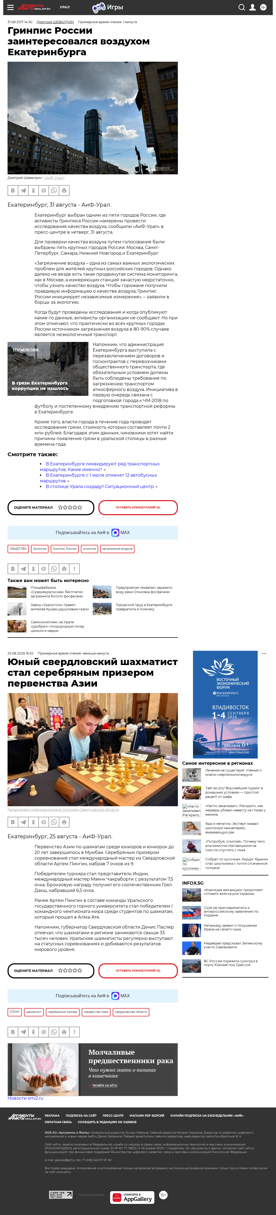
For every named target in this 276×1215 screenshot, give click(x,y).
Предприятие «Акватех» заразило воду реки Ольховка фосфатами (144, 590)
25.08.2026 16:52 (20, 653)
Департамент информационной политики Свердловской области (63, 810)
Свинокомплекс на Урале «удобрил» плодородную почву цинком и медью (57, 626)
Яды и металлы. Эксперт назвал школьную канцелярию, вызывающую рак (231, 828)
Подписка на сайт (81, 1115)
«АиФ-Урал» (54, 178)
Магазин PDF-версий (147, 1115)
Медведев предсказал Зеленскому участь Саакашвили (233, 945)
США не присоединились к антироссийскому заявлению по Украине (231, 911)
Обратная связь (58, 1122)
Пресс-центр (113, 1115)
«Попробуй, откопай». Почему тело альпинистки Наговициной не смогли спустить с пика (235, 845)
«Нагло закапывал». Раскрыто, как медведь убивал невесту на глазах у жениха (235, 810)
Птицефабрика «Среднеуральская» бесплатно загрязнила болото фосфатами (57, 592)
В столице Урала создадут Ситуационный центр (100, 486)
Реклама (52, 1115)
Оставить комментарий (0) (138, 507)
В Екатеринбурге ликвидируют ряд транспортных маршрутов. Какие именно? (100, 466)
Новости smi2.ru (25, 1098)
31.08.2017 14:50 (20, 22)
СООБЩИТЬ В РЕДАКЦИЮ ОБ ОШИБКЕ (107, 1122)
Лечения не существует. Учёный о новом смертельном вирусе (233, 772)
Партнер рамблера (91, 1194)
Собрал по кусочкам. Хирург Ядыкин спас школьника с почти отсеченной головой (236, 863)
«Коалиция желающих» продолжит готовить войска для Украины (233, 892)
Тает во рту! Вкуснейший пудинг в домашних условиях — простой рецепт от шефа (234, 792)
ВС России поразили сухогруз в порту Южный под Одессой (231, 963)
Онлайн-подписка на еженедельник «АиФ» (207, 1115)
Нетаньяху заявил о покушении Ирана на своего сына (230, 927)
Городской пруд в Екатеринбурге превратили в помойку (144, 607)
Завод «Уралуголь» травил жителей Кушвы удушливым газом (60, 607)
